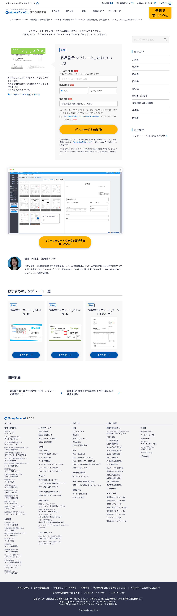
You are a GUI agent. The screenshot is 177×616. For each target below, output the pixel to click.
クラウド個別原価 (11, 497)
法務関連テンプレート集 (116, 511)
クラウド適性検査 (11, 572)
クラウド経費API (79, 497)
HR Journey (145, 456)
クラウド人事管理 (11, 524)
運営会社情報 (23, 587)
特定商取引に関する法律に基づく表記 (109, 587)
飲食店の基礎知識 (113, 475)
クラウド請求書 (16, 459)
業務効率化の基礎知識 (115, 471)
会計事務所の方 (123, 3)
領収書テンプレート (73, 19)
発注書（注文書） (141, 95)
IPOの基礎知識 (112, 464)
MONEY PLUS (147, 448)
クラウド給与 (9, 540)
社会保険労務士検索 (80, 445)
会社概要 (105, 3)
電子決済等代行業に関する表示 (66, 592)
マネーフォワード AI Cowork (50, 537)
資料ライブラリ (146, 431)
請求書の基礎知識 (113, 454)
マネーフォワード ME (149, 443)
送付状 (135, 88)
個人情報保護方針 (41, 587)
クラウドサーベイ (12, 567)
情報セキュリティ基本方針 (65, 587)
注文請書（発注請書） (143, 103)
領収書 (135, 81)
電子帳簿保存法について (47, 480)
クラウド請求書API (80, 494)
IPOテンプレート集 (114, 518)
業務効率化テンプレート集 (117, 521)
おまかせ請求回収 (45, 435)
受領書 (135, 110)
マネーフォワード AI (49, 543)
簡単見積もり (99, 11)
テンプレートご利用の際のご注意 (148, 136)
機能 (84, 11)
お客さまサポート (145, 3)
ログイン (164, 3)
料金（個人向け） (79, 454)
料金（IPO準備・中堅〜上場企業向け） (87, 464)
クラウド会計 (9, 432)
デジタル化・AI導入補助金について (51, 483)
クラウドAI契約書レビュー (48, 454)
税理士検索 (77, 442)
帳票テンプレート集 (114, 504)
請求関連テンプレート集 (51, 19)
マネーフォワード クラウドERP (50, 471)
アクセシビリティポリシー (95, 592)
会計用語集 (111, 437)
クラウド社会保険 (11, 551)
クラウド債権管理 (13, 475)
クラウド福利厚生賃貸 (12, 561)
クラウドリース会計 (13, 443)
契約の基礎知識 (112, 457)
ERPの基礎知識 (112, 440)
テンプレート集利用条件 (89, 116)
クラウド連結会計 (11, 502)
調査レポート (146, 438)
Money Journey (146, 452)
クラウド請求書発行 (16, 465)
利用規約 (85, 587)
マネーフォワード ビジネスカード (51, 464)
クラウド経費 (9, 481)
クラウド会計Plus (12, 438)
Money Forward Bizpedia (118, 432)
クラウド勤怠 (14, 529)
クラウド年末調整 (11, 545)
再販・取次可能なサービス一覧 (50, 495)
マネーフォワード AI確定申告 (15, 454)
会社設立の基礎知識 (114, 461)
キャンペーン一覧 (147, 435)
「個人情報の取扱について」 (83, 142)
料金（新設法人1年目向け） (83, 457)
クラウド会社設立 (45, 457)
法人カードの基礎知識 (115, 468)
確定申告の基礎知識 (114, 447)
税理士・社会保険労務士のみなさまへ (87, 485)
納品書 (135, 74)
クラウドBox (14, 508)
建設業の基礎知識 (113, 478)
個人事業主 (97, 91)
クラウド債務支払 (11, 486)
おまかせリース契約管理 (47, 438)
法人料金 (55, 11)
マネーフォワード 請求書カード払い (51, 505)
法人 (66, 91)
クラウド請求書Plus (11, 470)
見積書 (135, 67)
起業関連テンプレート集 (116, 514)
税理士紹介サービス (80, 438)
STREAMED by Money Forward (49, 516)
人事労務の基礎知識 (114, 450)
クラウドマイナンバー (12, 556)
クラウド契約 (43, 450)
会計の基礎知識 (112, 444)
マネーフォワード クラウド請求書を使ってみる (65, 242)
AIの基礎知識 (111, 488)
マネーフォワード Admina (48, 468)
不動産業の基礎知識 (114, 485)
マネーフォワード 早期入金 (48, 510)
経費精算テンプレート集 (116, 500)
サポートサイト (78, 431)
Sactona (53, 526)
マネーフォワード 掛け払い (14, 513)
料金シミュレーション (81, 468)
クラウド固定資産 (11, 492)
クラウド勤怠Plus (14, 534)
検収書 (135, 117)
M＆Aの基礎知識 (113, 481)
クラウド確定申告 (16, 449)
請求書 (135, 59)
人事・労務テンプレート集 (117, 507)
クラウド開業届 (44, 461)
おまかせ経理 (43, 431)
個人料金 (69, 11)
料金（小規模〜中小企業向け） (84, 461)
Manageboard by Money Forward (51, 521)
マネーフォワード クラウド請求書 (22, 19)
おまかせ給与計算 (45, 442)
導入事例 (76, 435)
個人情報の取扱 (70, 116)
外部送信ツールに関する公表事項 (145, 587)
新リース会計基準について (48, 487)
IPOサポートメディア (80, 476)
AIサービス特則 (118, 592)
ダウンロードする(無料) (88, 129)
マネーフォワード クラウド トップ (20, 3)
